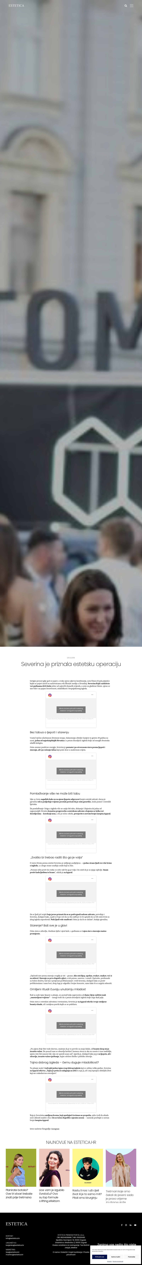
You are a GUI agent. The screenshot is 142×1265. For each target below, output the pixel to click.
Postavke (131, 1257)
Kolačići (109, 1261)
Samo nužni (115, 1257)
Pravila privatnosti (118, 1261)
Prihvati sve (99, 1257)
